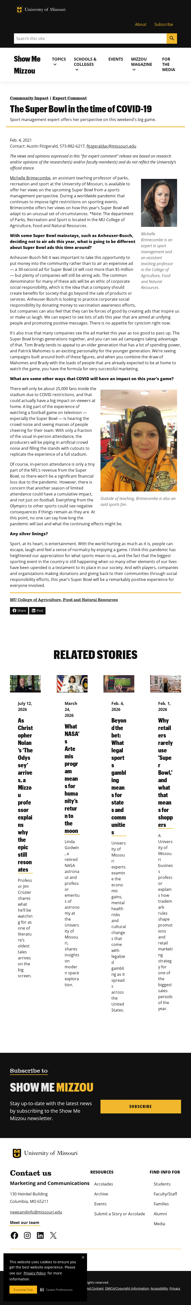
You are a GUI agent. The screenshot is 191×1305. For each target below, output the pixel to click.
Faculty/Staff (165, 1194)
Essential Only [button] (23, 1290)
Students (162, 1184)
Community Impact (29, 98)
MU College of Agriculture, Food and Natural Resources (64, 600)
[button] (56, 1290)
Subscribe (163, 24)
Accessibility (159, 1288)
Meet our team (24, 1222)
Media (159, 1223)
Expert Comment (69, 98)
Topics (59, 61)
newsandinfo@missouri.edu (36, 1212)
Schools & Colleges (85, 64)
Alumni (160, 1214)
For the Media (168, 64)
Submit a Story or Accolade (119, 1214)
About (140, 24)
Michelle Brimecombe (30, 178)
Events (115, 59)
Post (39, 610)
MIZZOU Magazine (141, 64)
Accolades (103, 1184)
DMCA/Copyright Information (127, 1288)
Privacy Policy (35, 1273)
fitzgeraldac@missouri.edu (111, 146)
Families (161, 1204)
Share (21, 610)
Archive (101, 1194)
